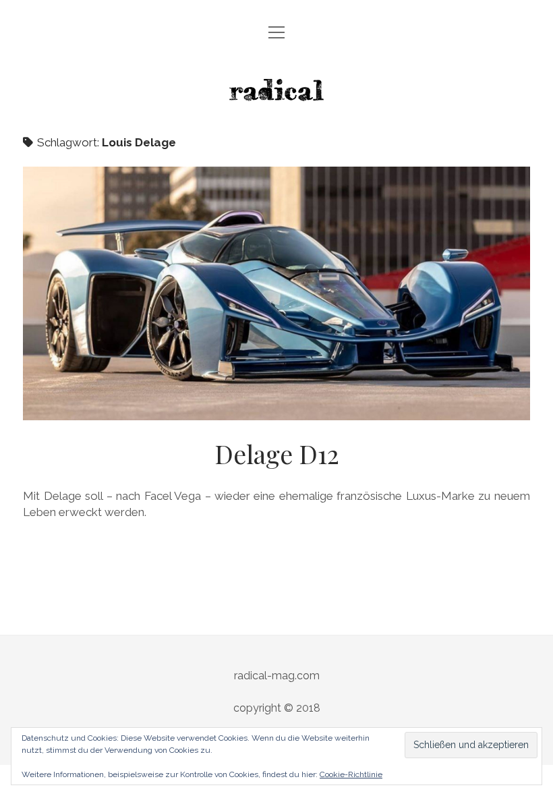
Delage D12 (276, 293)
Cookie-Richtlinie (351, 774)
